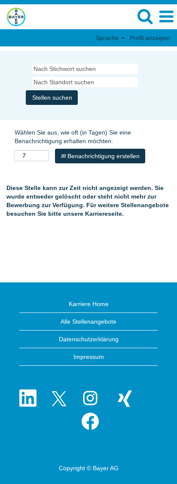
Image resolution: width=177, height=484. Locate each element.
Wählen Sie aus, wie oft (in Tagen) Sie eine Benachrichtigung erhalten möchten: (73, 136)
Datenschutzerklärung (89, 339)
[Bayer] (13, 16)
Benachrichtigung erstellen (103, 156)
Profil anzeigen (150, 37)
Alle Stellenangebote (88, 321)
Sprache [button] (108, 37)
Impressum (88, 356)
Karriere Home (89, 303)
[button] (166, 16)
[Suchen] (145, 16)
